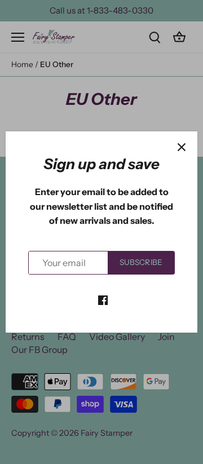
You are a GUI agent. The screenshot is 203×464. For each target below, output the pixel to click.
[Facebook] (103, 299)
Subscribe (141, 262)
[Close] (181, 147)
